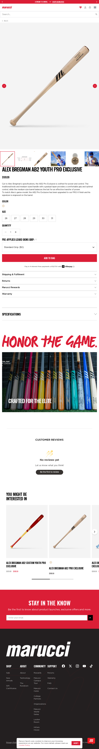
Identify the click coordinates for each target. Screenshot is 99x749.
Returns (50, 673)
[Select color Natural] (3, 206)
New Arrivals (9, 679)
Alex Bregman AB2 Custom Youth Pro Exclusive (26, 564)
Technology (25, 678)
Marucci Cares (37, 689)
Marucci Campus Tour (37, 680)
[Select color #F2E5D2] (51, 562)
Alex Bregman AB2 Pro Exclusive (66, 568)
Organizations (39, 704)
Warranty (51, 678)
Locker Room (37, 720)
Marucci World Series (37, 711)
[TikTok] (91, 666)
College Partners (37, 697)
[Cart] (90, 7)
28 (24, 218)
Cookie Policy (24, 745)
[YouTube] (84, 666)
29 (34, 218)
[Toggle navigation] (95, 7)
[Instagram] (77, 666)
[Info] (36, 239)
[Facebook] (63, 666)
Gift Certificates (11, 687)
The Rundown (24, 684)
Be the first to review (49, 472)
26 (6, 218)
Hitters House (37, 728)
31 (52, 218)
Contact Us (52, 688)
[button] (7, 158)
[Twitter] (70, 666)
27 (15, 218)
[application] (91, 741)
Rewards (37, 673)
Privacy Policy (12, 742)
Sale (8, 673)
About (23, 673)
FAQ (49, 683)
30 (43, 218)
